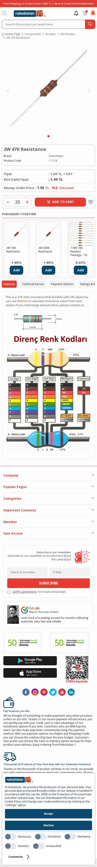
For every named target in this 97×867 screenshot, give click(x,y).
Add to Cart (63, 202)
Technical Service (33, 284)
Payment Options (62, 284)
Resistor (51, 34)
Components (33, 34)
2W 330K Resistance (45, 249)
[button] (48, 136)
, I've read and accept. (39, 592)
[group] (48, 88)
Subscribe (48, 583)
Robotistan (56, 156)
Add (16, 270)
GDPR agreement (24, 592)
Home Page (12, 34)
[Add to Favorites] (89, 202)
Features (9, 284)
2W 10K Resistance (13, 249)
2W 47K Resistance (18, 38)
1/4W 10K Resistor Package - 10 (78, 251)
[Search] (90, 24)
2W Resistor (67, 34)
